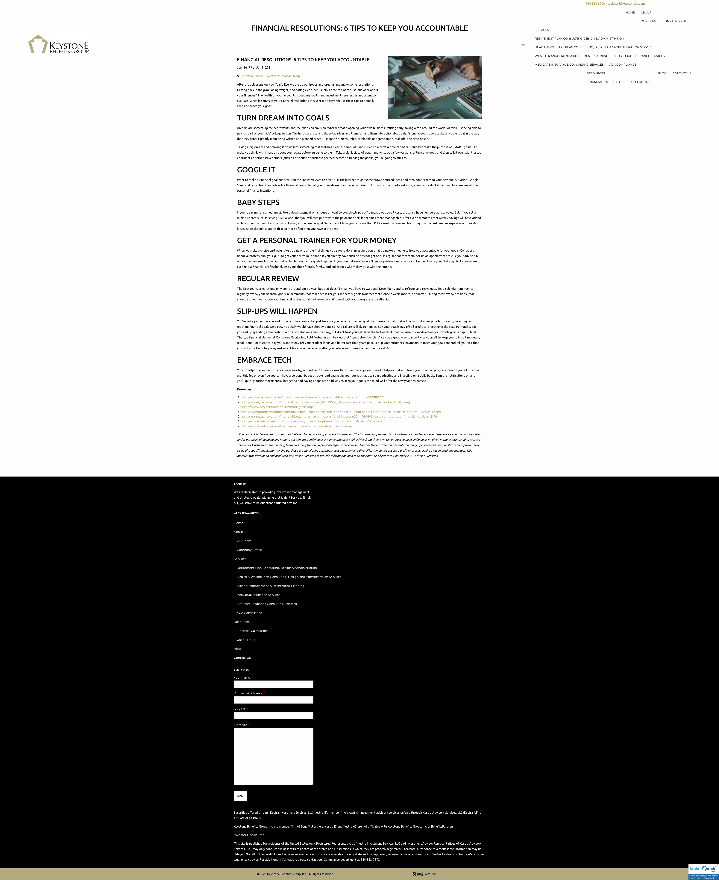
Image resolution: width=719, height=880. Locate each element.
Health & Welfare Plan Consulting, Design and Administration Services (289, 577)
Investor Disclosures (249, 835)
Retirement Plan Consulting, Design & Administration (277, 568)
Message (256, 725)
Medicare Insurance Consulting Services (267, 604)
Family (296, 76)
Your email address (263, 693)
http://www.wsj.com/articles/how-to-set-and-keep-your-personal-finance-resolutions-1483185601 (313, 397)
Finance (259, 76)
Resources (242, 622)
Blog (237, 649)
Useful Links (246, 640)
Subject (255, 709)
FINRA (345, 812)
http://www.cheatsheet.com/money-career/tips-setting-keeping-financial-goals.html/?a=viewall (312, 421)
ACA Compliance (249, 613)
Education (247, 76)
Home (238, 523)
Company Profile (249, 550)
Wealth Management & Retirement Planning (270, 586)
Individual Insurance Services (258, 595)
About (238, 532)
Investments (273, 76)
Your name (257, 677)
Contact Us (242, 658)
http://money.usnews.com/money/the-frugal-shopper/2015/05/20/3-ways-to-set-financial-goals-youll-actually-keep (326, 402)
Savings (286, 76)
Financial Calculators (252, 631)
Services (240, 559)
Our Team (244, 541)
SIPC (354, 812)
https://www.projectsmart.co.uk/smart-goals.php (277, 407)
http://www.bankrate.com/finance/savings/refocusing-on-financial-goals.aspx (298, 426)
